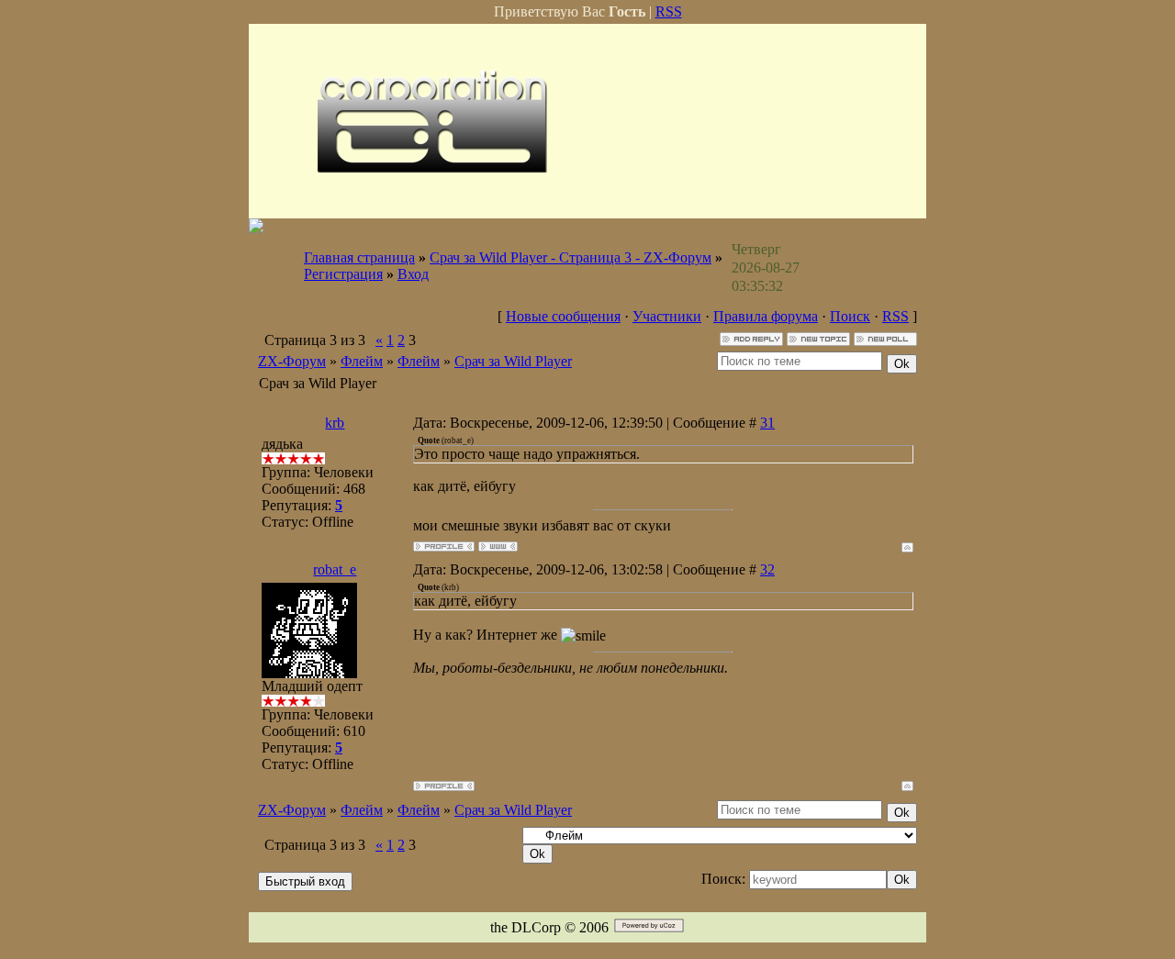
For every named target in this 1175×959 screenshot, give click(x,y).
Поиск (850, 316)
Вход (413, 274)
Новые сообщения (563, 316)
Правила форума (765, 316)
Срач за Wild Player (513, 361)
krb (334, 422)
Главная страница (359, 257)
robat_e (334, 569)
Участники (666, 316)
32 (767, 569)
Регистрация (343, 274)
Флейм (362, 361)
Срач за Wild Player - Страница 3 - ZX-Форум (570, 257)
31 (767, 422)
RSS (668, 11)
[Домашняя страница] (498, 546)
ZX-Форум (292, 361)
